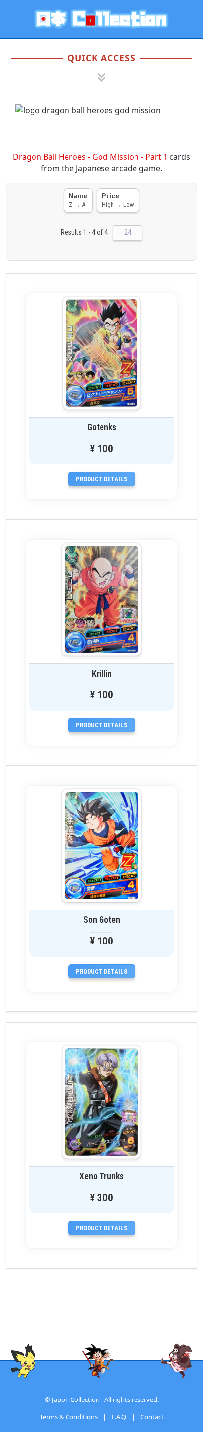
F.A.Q (119, 1416)
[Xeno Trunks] (101, 1102)
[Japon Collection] (101, 19)
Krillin (102, 674)
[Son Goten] (101, 845)
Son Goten (101, 920)
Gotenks (101, 427)
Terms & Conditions (69, 1416)
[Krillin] (101, 599)
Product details (102, 479)
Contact (152, 1416)
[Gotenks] (101, 353)
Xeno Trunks (101, 1176)
